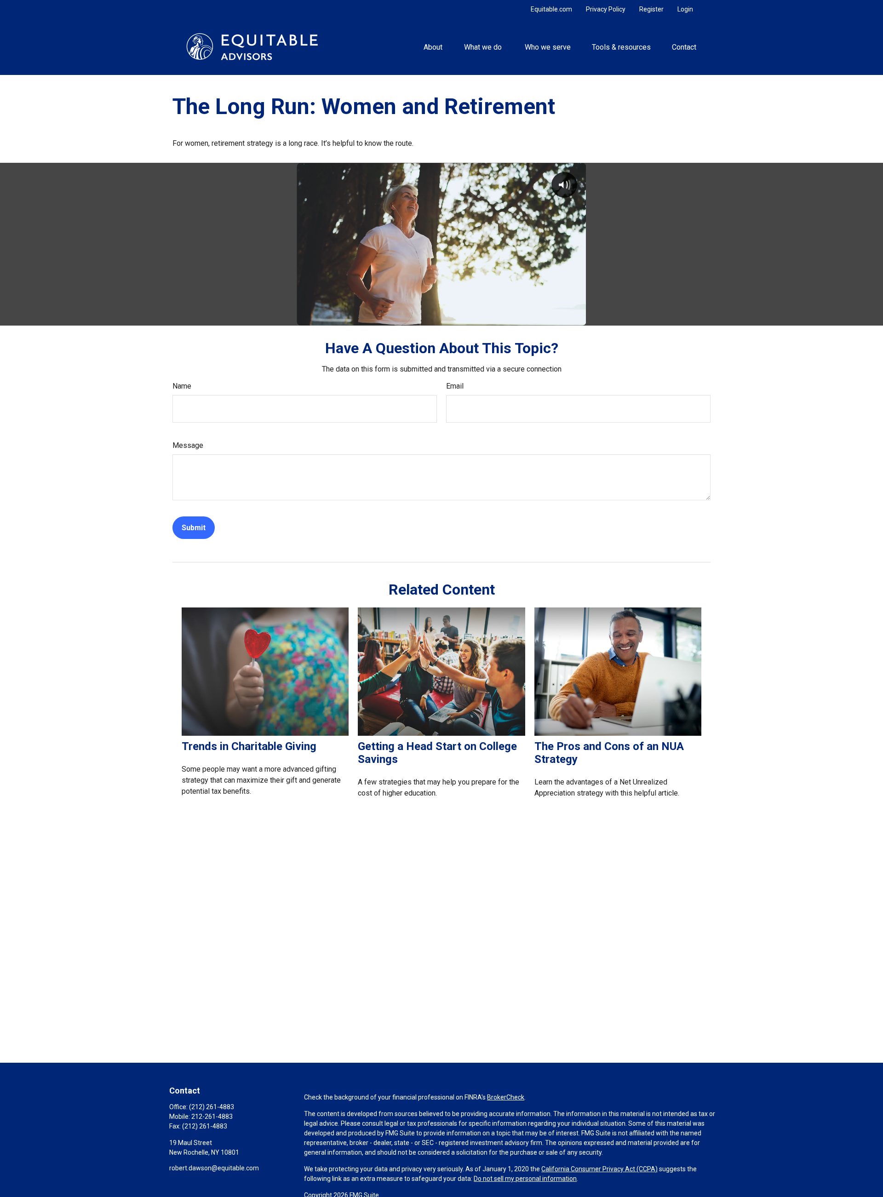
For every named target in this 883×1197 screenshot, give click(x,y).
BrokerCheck (505, 1097)
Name (181, 386)
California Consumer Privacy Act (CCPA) (599, 1169)
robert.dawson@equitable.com (214, 1168)
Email (455, 386)
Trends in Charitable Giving (249, 746)
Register (651, 9)
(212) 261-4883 (211, 1107)
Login (685, 9)
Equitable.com (551, 9)
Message (187, 445)
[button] (433, 46)
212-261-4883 (212, 1116)
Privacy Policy (605, 9)
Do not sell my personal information (525, 1178)
